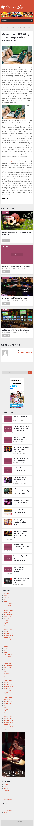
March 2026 (7, 601)
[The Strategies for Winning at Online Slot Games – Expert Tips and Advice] (8, 524)
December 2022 (8, 684)
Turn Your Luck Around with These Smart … (21, 501)
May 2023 (6, 673)
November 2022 (8, 686)
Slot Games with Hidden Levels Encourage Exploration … (21, 449)
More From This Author (24, 352)
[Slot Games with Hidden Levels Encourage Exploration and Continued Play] (8, 452)
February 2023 (8, 680)
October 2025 (7, 612)
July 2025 (6, 618)
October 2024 (7, 637)
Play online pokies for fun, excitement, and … (21, 438)
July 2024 (6, 644)
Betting (8, 27)
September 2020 (8, 727)
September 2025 (8, 614)
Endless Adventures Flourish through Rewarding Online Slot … (20, 534)
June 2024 (6, 646)
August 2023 (7, 667)
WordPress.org (8, 812)
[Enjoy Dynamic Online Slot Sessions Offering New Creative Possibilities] (8, 583)
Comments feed (8, 810)
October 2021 (7, 703)
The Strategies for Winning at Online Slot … (19, 522)
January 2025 (7, 631)
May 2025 (6, 623)
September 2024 (8, 640)
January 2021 (7, 718)
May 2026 (6, 597)
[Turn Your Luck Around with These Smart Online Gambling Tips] (8, 505)
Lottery (6, 793)
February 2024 (8, 654)
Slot (5, 797)
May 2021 (6, 710)
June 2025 (6, 620)
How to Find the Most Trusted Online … (20, 511)
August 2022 (7, 690)
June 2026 (6, 595)
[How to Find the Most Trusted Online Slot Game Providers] (8, 515)
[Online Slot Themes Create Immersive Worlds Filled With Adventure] (8, 482)
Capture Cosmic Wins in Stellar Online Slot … (21, 459)
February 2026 (8, 603)
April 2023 (6, 676)
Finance (6, 788)
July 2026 (6, 593)
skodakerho (5, 44)
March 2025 (7, 627)
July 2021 (6, 705)
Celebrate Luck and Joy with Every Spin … (21, 469)
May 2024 (6, 648)
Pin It (3, 201)
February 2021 (8, 716)
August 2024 (7, 642)
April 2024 (6, 650)
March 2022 (7, 695)
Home (4, 27)
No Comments (24, 237)
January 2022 (7, 699)
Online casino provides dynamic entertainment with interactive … (21, 428)
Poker (5, 795)
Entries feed (7, 808)
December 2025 (8, 608)
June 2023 (6, 671)
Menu (4, 20)
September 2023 (8, 665)
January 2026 (7, 606)
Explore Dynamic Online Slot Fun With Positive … (20, 569)
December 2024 (8, 633)
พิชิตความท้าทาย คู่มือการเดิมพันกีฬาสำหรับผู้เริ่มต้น (16, 266)
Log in (5, 806)
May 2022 (6, 693)
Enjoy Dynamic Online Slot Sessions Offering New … (21, 580)
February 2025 (8, 629)
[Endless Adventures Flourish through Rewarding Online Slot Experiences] (8, 536)
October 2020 (7, 724)
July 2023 (6, 669)
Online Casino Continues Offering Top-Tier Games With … (21, 491)
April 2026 (6, 599)
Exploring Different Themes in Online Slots (21, 418)
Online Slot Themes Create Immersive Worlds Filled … (20, 480)
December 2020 (8, 720)
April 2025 (6, 625)
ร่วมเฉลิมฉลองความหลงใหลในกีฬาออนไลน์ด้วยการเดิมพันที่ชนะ (16, 234)
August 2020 (7, 729)
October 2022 (7, 688)
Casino (5, 786)
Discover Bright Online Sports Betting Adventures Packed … (21, 558)
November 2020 (8, 722)
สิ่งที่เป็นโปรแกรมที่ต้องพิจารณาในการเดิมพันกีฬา (16, 330)
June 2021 (6, 707)
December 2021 (8, 701)
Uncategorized (8, 799)
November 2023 (8, 661)
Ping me (17, 824)
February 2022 (8, 697)
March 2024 (7, 652)
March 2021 (7, 714)
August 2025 (7, 616)
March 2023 (7, 678)
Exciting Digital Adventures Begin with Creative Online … (21, 547)
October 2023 (7, 663)
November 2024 (8, 635)
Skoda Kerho (21, 821)
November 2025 (8, 610)
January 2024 (7, 657)
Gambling (6, 790)
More (4, 240)
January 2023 (7, 682)
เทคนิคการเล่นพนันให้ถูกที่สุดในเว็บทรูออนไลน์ (15, 298)
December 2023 (8, 659)
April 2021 (6, 712)
